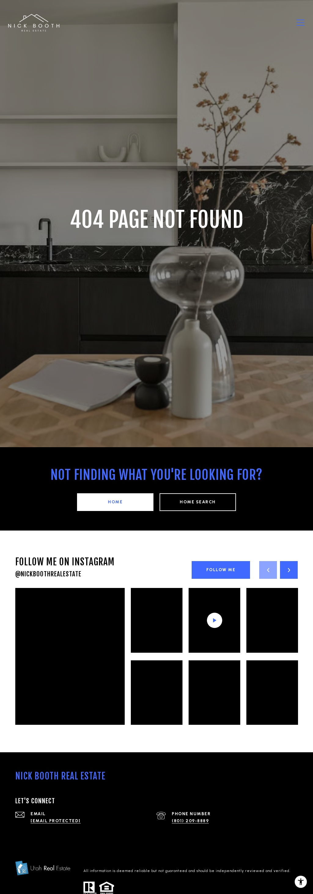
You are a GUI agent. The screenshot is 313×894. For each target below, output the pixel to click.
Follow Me (221, 569)
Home (115, 502)
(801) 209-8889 (190, 820)
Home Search (198, 502)
